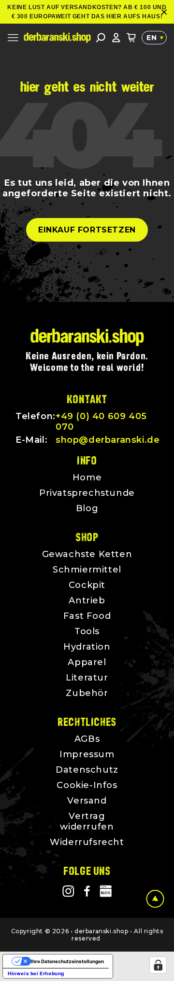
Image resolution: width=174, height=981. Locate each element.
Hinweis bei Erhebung (36, 973)
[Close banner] (164, 12)
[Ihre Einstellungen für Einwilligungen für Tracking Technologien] (158, 965)
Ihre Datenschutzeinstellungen (67, 961)
